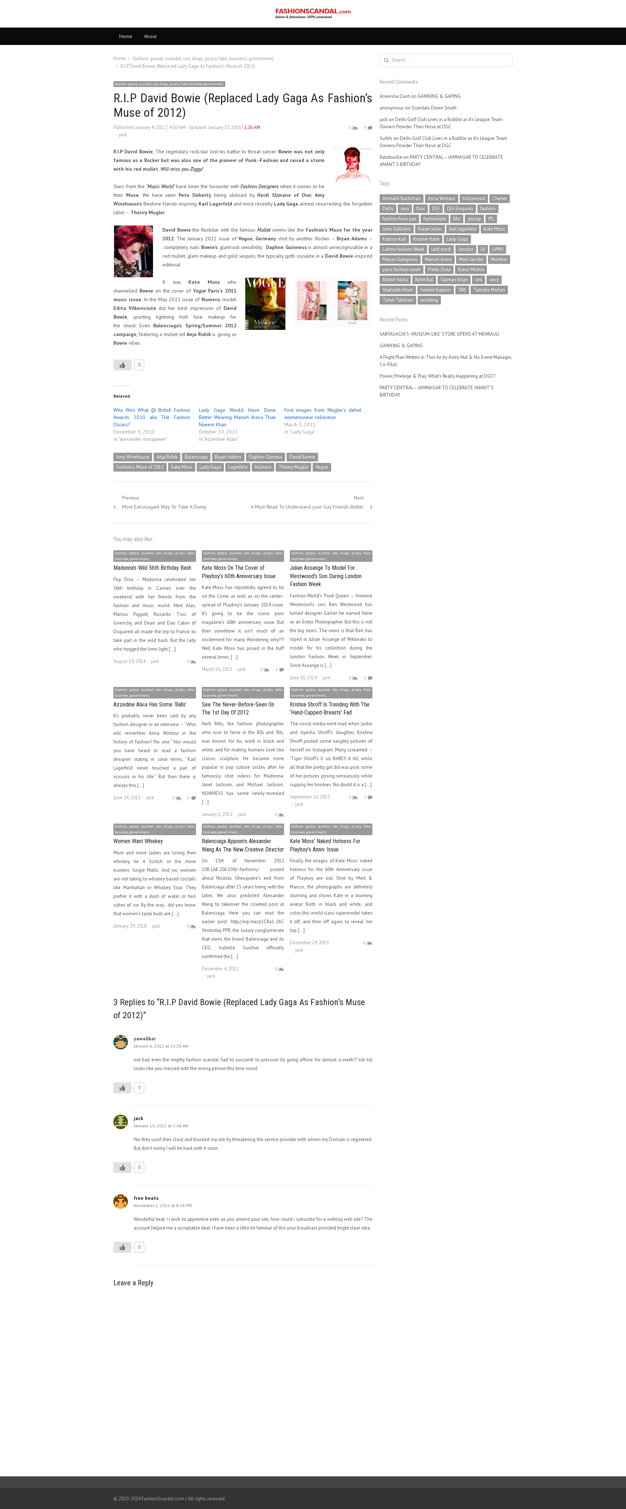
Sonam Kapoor (435, 290)
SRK (462, 290)
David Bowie (302, 457)
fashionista (434, 219)
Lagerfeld (237, 467)
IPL (491, 219)
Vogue (322, 467)
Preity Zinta (439, 269)
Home (125, 36)
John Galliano (397, 229)
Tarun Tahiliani (398, 300)
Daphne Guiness (265, 457)
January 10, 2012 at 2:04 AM (161, 1125)
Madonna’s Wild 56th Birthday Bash (152, 567)
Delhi (388, 209)
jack (123, 135)
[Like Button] (122, 365)
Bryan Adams (228, 457)
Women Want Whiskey (138, 841)
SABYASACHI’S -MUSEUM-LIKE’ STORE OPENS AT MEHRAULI (439, 334)
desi (405, 209)
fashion (488, 209)
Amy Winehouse (132, 457)
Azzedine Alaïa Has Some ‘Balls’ (150, 704)
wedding (429, 300)
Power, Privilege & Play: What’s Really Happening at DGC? (437, 376)
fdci (456, 219)
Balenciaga (196, 457)
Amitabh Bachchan (402, 198)
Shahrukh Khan (398, 290)
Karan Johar (430, 229)
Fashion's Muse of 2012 (140, 467)
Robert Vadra (395, 280)
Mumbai (499, 259)
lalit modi (441, 249)
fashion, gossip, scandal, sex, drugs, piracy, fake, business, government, (169, 84)
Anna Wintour (441, 198)
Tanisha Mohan (489, 290)
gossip (474, 219)
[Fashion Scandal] (313, 14)
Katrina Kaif (394, 239)
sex (478, 280)
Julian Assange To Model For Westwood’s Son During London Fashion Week (326, 576)
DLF (436, 209)
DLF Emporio (460, 209)
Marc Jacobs (471, 259)
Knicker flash (426, 239)
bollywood (474, 198)
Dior (420, 209)
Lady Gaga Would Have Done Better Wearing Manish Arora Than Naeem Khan (237, 417)
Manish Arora (438, 259)
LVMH (497, 249)
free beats (146, 1198)
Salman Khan (454, 280)
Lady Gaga (210, 467)
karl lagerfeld (462, 229)
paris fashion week (402, 269)
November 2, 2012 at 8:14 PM (163, 1205)
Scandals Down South (434, 108)
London (465, 249)
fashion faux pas (399, 219)
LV (483, 249)
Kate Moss (181, 467)
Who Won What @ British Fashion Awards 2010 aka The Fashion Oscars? (151, 417)
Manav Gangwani (400, 259)
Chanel (499, 198)
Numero (263, 467)
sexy (494, 280)
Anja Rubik (167, 457)
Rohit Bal (424, 280)
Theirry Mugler (293, 467)
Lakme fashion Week (403, 249)
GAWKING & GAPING (439, 96)
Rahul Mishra (471, 269)
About (150, 36)
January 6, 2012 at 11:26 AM (161, 1046)
